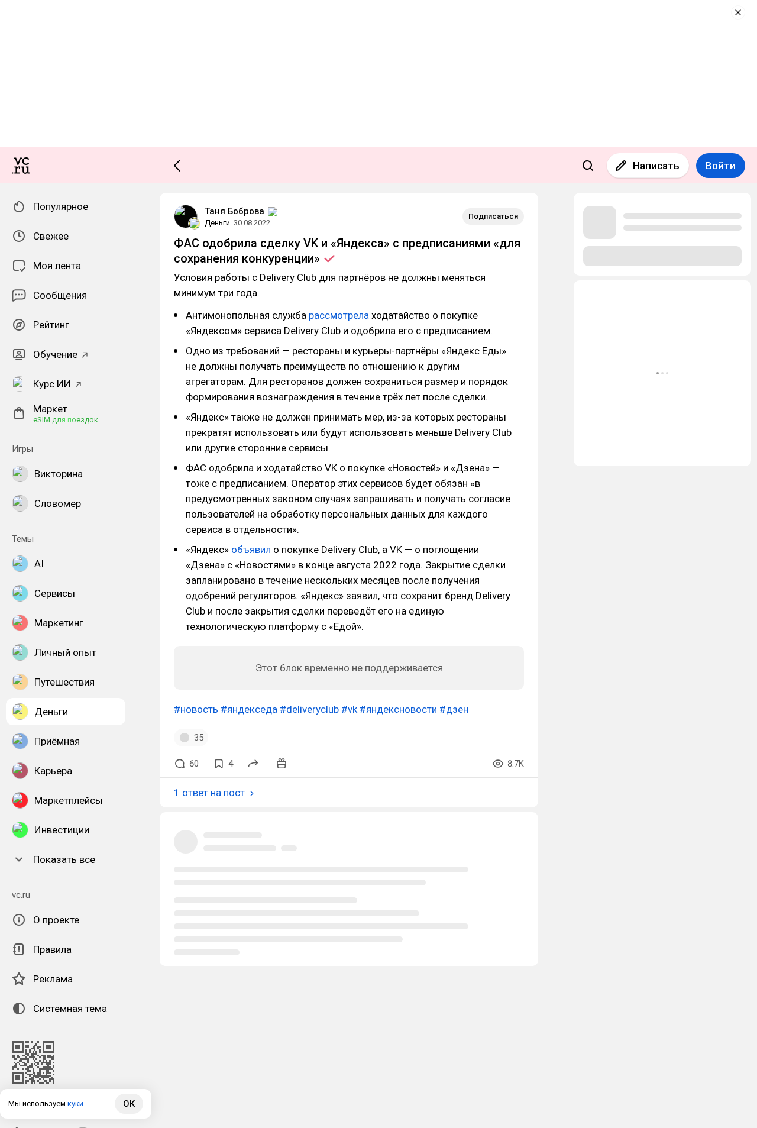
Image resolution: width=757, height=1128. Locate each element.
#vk (349, 709)
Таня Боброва (234, 211)
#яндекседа (249, 709)
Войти (721, 166)
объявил (251, 549)
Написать (656, 166)
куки (75, 1103)
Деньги (217, 222)
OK (129, 1103)
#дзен (453, 709)
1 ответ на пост (209, 793)
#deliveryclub (309, 709)
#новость (196, 709)
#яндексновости (398, 709)
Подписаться (493, 216)
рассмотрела (339, 315)
